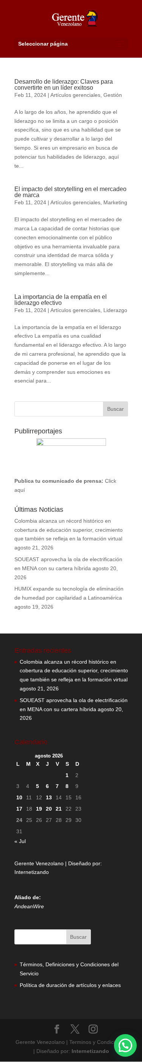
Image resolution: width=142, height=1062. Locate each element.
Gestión (112, 95)
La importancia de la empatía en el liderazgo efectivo (60, 300)
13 (49, 797)
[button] (125, 1045)
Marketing (115, 202)
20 (49, 809)
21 (59, 809)
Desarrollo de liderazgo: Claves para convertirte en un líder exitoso (63, 84)
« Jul (20, 841)
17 (19, 809)
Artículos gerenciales (75, 95)
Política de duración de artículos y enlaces (70, 985)
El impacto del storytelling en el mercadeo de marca (70, 192)
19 (39, 809)
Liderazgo (115, 310)
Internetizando (31, 872)
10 (19, 797)
